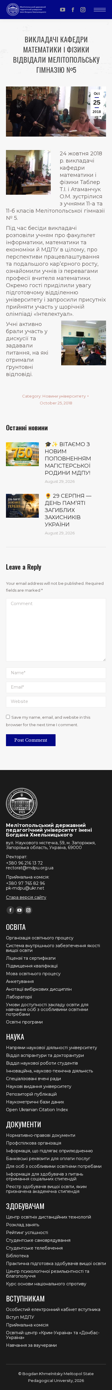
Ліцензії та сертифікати (31, 958)
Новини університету (64, 396)
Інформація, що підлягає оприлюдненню (49, 1151)
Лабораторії (19, 997)
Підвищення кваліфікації (32, 966)
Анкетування (20, 981)
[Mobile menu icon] (99, 10)
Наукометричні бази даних (35, 1102)
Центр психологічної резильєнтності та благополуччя (47, 1274)
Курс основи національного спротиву (46, 1284)
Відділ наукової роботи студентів (42, 1063)
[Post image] (22, 454)
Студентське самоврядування (38, 1240)
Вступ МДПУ (20, 1317)
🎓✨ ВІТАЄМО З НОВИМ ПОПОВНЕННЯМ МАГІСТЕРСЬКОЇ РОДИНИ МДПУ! (68, 458)
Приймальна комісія (27, 1325)
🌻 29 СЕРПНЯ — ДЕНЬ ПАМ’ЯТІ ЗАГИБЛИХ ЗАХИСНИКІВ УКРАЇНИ (68, 510)
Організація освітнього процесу (39, 938)
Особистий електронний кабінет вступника (53, 1309)
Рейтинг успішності (27, 1232)
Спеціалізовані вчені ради (33, 1078)
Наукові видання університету (38, 1086)
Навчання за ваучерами (31, 1345)
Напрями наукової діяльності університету (51, 1047)
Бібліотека (17, 1255)
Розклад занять (22, 1224)
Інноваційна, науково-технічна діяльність (49, 1071)
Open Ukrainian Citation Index (37, 1109)
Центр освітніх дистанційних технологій (48, 1217)
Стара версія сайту (26, 897)
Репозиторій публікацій (31, 1094)
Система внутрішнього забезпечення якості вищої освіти (53, 948)
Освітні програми (24, 1022)
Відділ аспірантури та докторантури (45, 1055)
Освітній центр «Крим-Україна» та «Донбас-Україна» (52, 1335)
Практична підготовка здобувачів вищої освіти (56, 1263)
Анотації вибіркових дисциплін (39, 989)
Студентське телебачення (34, 1248)
